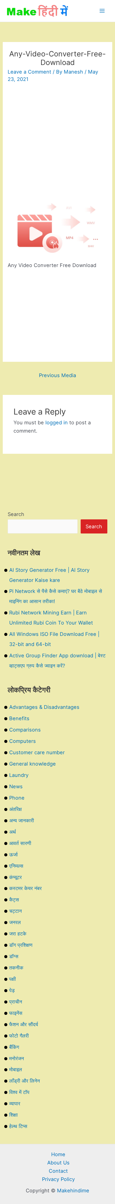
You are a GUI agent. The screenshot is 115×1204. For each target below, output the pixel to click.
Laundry (19, 775)
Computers (22, 741)
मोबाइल (15, 1069)
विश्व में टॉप (19, 1092)
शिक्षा (13, 1115)
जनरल (15, 922)
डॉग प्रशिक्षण (21, 945)
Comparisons (25, 730)
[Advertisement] (57, 145)
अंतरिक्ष (15, 809)
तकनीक (16, 968)
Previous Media (57, 375)
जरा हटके (17, 934)
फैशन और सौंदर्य (23, 1024)
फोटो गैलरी (19, 1036)
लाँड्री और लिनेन (24, 1081)
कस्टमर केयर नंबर (25, 888)
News (16, 786)
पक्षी (12, 979)
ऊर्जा (13, 854)
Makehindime (73, 1190)
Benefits (19, 718)
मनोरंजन (16, 1058)
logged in (56, 422)
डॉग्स (13, 956)
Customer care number (37, 752)
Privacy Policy (58, 1179)
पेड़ (12, 990)
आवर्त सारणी (20, 843)
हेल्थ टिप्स (18, 1126)
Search (16, 514)
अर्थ (12, 832)
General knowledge (32, 764)
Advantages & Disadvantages (44, 707)
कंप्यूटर (15, 877)
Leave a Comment (29, 72)
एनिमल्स (16, 866)
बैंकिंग (14, 1047)
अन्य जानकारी (21, 820)
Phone (17, 798)
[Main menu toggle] (102, 11)
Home (58, 1154)
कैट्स (14, 899)
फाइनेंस (15, 1013)
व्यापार (14, 1103)
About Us (58, 1163)
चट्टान (15, 911)
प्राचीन (15, 1002)
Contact (58, 1171)
